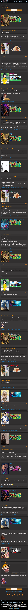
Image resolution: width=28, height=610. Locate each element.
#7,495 (26, 425)
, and (11, 329)
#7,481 (26, 27)
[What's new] (24, 1)
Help (20, 602)
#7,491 (26, 313)
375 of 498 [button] (14, 10)
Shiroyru (11, 433)
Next (19, 10)
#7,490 (26, 292)
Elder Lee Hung (13, 105)
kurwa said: (3, 562)
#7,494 (26, 403)
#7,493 (26, 377)
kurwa (11, 391)
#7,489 (26, 264)
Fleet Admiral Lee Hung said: (7, 449)
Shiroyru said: (4, 120)
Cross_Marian (12, 300)
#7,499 (26, 531)
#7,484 (26, 117)
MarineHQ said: (4, 59)
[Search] (26, 1)
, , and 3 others (12, 69)
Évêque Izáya (4, 7)
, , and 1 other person (13, 40)
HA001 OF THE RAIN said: (6, 206)
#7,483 (26, 86)
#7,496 (26, 446)
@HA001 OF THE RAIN (6, 428)
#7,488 (26, 232)
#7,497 (26, 476)
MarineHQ (11, 413)
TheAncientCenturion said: (6, 88)
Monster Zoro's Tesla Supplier (16, 219)
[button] (1, 1)
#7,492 (26, 345)
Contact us (3, 602)
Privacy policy (15, 602)
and (8, 101)
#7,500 (26, 559)
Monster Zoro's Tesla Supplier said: (8, 30)
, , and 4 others (12, 187)
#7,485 (26, 146)
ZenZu (11, 463)
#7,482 (26, 56)
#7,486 (26, 174)
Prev (9, 10)
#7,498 (26, 503)
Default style (4, 600)
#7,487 (26, 203)
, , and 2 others (12, 215)
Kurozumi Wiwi (13, 161)
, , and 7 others (14, 129)
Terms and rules (9, 602)
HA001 (11, 15)
